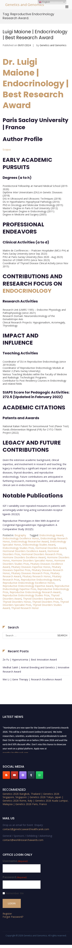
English (46, 2)
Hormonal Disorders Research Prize (41, 554)
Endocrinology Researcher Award (30, 541)
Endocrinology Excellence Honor (21, 538)
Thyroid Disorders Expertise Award (42, 598)
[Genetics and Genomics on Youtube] (14, 775)
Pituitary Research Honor (36, 576)
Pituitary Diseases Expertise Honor (30, 567)
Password (15, 877)
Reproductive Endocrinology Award (40, 579)
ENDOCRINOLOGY (27, 291)
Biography (20, 535)
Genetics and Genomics (24, 4)
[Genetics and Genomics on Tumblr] (31, 775)
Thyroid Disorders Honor (17, 601)
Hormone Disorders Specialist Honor (32, 560)
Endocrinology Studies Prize (18, 548)
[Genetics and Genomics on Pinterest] (23, 775)
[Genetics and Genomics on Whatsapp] (39, 775)
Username (15, 861)
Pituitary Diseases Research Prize (30, 573)
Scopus (7, 149)
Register (7, 913)
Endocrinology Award (51, 535)
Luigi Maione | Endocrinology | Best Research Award (35, 35)
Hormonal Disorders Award (50, 548)
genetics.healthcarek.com (15, 752)
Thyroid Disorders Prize (45, 601)
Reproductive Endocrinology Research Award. (35, 592)
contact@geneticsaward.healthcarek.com (26, 829)
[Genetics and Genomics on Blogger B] (6, 775)
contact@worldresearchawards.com (23, 840)
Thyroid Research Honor (25, 608)
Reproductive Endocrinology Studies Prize (26, 595)
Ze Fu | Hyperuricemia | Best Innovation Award (30, 659)
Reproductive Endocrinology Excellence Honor (29, 582)
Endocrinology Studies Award (38, 544)
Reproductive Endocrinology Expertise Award (28, 586)
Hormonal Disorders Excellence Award (24, 551)
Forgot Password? (13, 916)
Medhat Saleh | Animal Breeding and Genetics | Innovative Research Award (36, 669)
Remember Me (15, 893)
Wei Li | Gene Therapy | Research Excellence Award (32, 679)
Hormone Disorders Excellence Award (24, 557)
